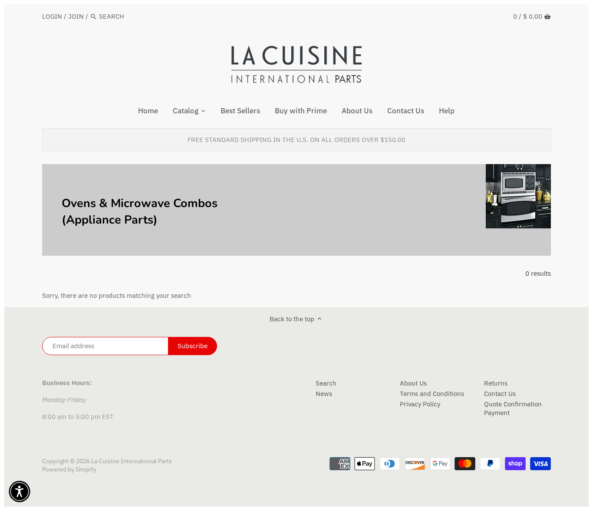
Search (326, 383)
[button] (19, 491)
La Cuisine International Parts (131, 461)
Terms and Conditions (432, 393)
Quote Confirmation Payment (513, 408)
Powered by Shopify (69, 469)
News (324, 393)
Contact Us (500, 393)
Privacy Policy (420, 404)
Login (52, 16)
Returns (495, 383)
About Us (413, 383)
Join (76, 16)
